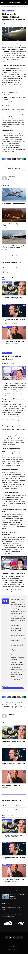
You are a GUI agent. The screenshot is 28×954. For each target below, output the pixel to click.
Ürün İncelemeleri (7, 282)
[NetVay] (14, 922)
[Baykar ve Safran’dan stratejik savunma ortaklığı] (14, 215)
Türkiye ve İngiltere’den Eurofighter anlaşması (20, 168)
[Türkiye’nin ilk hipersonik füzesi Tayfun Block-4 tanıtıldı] (14, 34)
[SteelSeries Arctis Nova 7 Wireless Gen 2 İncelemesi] (14, 310)
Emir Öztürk (4, 24)
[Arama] (26, 2)
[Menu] (2, 2)
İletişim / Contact (14, 946)
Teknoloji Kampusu (5, 6)
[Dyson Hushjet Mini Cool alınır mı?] (14, 332)
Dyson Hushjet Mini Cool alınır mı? (14, 341)
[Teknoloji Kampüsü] (14, 2)
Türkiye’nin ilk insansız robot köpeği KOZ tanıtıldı (7, 706)
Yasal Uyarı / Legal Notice (9, 942)
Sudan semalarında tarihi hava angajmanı (13, 203)
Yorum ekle (14, 255)
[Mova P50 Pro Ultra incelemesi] (14, 373)
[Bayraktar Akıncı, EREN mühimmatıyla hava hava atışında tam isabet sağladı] (14, 237)
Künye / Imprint (21, 942)
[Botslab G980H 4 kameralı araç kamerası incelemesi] (14, 288)
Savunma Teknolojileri (14, 6)
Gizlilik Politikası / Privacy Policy (13, 944)
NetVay (21, 914)
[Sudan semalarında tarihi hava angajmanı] (14, 194)
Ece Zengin (4, 363)
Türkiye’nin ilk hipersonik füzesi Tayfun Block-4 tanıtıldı (20, 706)
